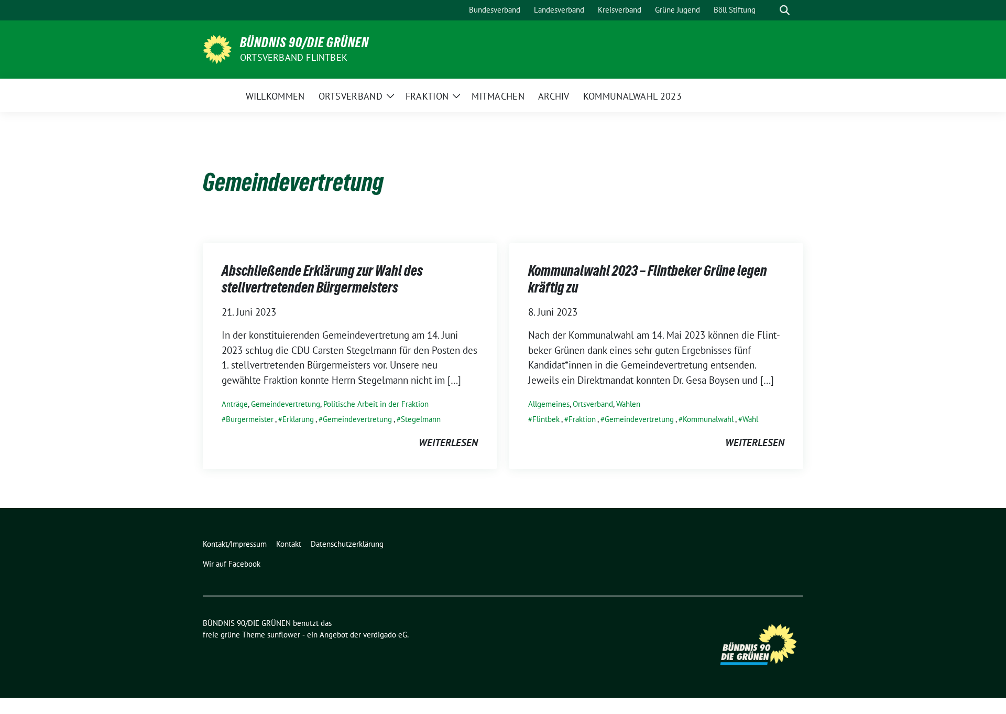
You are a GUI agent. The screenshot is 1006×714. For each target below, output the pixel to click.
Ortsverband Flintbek (293, 57)
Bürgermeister (250, 419)
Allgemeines (549, 404)
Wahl (750, 419)
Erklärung (298, 419)
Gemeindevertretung (285, 404)
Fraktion (582, 419)
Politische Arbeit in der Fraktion (376, 404)
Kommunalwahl (708, 419)
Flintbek (546, 419)
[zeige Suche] (784, 10)
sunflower (283, 635)
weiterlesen (448, 442)
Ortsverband (593, 404)
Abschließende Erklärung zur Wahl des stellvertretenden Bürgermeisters (322, 279)
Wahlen (628, 404)
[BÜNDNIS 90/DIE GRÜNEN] (217, 48)
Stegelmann (421, 419)
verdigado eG (385, 635)
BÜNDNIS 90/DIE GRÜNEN (304, 42)
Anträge (235, 404)
